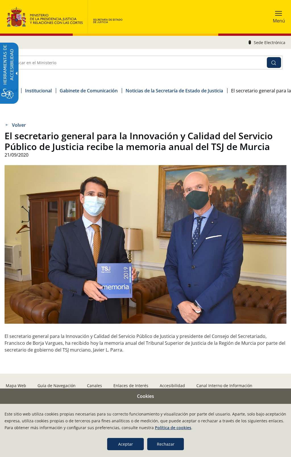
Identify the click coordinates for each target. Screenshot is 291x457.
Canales (94, 385)
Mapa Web (16, 385)
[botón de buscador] (274, 62)
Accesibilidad (172, 385)
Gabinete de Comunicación (89, 91)
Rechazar (165, 444)
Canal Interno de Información (224, 385)
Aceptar (125, 444)
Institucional (38, 91)
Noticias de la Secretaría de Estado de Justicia (174, 91)
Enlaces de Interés (130, 385)
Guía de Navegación (57, 385)
